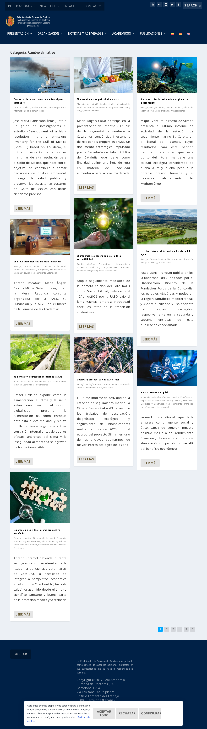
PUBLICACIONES (20, 6)
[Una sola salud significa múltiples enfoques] (40, 237)
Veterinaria (52, 272)
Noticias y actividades (85, 33)
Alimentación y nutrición (46, 381)
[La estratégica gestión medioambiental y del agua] (167, 226)
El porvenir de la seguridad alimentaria (98, 99)
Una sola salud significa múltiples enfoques (37, 261)
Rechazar (127, 713)
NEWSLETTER (49, 6)
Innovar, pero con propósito (155, 392)
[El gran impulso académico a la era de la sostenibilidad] (103, 223)
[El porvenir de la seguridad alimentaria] (103, 75)
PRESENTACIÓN (18, 33)
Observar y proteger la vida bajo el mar (98, 379)
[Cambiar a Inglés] (188, 38)
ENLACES (69, 6)
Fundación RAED (58, 269)
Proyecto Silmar (106, 387)
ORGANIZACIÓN (48, 33)
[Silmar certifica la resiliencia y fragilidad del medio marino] (167, 75)
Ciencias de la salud (55, 266)
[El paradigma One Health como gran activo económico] (40, 497)
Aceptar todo (104, 713)
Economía (27, 384)
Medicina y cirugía (22, 272)
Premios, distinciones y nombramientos (48, 544)
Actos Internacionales (24, 381)
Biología (17, 266)
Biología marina (93, 384)
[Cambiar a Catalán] (180, 38)
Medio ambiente (40, 107)
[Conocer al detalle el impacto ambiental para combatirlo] (40, 75)
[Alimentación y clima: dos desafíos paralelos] (40, 352)
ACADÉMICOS (121, 33)
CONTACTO (92, 6)
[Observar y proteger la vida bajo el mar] (103, 355)
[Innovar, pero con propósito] (167, 368)
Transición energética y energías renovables (97, 270)
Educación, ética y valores (54, 541)
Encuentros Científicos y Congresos (31, 269)
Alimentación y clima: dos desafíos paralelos (38, 376)
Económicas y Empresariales (27, 541)
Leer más (23, 208)
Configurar (151, 713)
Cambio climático (22, 107)
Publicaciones (151, 33)
